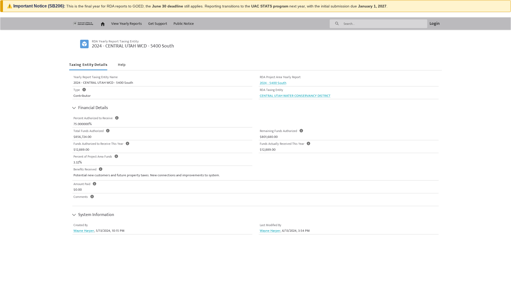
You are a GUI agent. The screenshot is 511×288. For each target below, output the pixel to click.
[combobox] (385, 23)
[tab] (88, 65)
